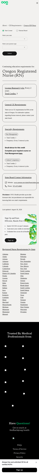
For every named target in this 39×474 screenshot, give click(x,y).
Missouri (5, 314)
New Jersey (24, 264)
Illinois (4, 285)
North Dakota (24, 273)
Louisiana (5, 297)
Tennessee (23, 293)
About (4, 26)
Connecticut (6, 268)
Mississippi (5, 312)
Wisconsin (23, 309)
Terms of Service (19, 449)
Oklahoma (23, 278)
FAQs (19, 445)
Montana (23, 254)
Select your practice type (9, 44)
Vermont (23, 300)
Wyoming (23, 312)
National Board (23, 30)
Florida (4, 276)
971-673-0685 (17, 186)
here (20, 154)
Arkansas (5, 261)
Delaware (5, 271)
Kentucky (5, 295)
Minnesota (5, 309)
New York (23, 268)
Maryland (5, 302)
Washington (24, 305)
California (5, 264)
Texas (22, 295)
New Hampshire (25, 261)
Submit (10, 53)
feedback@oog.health (20, 430)
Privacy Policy (19, 453)
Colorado (5, 266)
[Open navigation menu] (37, 3)
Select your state (7, 35)
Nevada (22, 259)
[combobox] (14, 39)
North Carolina (25, 271)
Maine (4, 300)
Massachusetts (6, 305)
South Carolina (25, 288)
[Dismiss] (36, 462)
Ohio (22, 276)
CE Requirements (15, 26)
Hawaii (4, 281)
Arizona (5, 259)
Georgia (5, 278)
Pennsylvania (24, 283)
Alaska (4, 256)
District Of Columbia (9, 273)
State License (8, 30)
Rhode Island (24, 285)
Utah (21, 297)
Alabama (5, 254)
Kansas (4, 293)
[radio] (3, 30)
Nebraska (23, 256)
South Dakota (24, 290)
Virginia (22, 302)
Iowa (4, 290)
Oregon (22, 281)
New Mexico (24, 266)
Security (19, 457)
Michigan (5, 307)
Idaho (4, 283)
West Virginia (24, 307)
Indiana (4, 288)
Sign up (10, 240)
